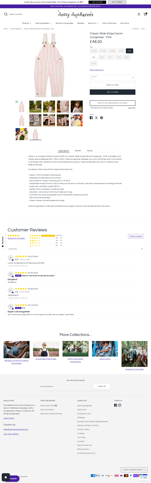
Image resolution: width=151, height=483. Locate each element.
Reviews (80, 23)
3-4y (129, 51)
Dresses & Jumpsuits (134, 369)
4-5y (93, 57)
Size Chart (81, 410)
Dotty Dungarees (21, 476)
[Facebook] (115, 405)
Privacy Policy (83, 429)
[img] (21, 256)
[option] (49, 66)
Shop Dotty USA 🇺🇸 (48, 406)
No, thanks (117, 2)
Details (78, 151)
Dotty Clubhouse (109, 23)
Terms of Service (84, 445)
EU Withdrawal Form (86, 453)
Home (6, 29)
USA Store (124, 23)
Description (64, 151)
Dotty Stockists (47, 410)
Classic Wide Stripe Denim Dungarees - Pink (39, 29)
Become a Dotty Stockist (51, 414)
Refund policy (83, 449)
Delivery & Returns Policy (88, 425)
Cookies (80, 433)
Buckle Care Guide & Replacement (92, 421)
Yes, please (97, 2)
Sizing (89, 151)
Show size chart (97, 70)
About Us (92, 23)
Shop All (25, 23)
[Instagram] (119, 405)
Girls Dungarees (15, 29)
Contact (80, 441)
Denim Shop (105, 359)
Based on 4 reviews (16, 238)
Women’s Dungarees (64, 23)
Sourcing (81, 437)
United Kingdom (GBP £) (133, 470)
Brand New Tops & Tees (46, 359)
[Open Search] (6, 14)
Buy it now (112, 92)
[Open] (6, 477)
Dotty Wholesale (84, 406)
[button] (112, 103)
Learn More (9, 418)
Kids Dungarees (42, 23)
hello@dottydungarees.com (16, 429)
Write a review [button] (135, 236)
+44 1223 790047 (11, 434)
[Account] (139, 14)
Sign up (102, 386)
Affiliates (81, 417)
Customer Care (84, 414)
